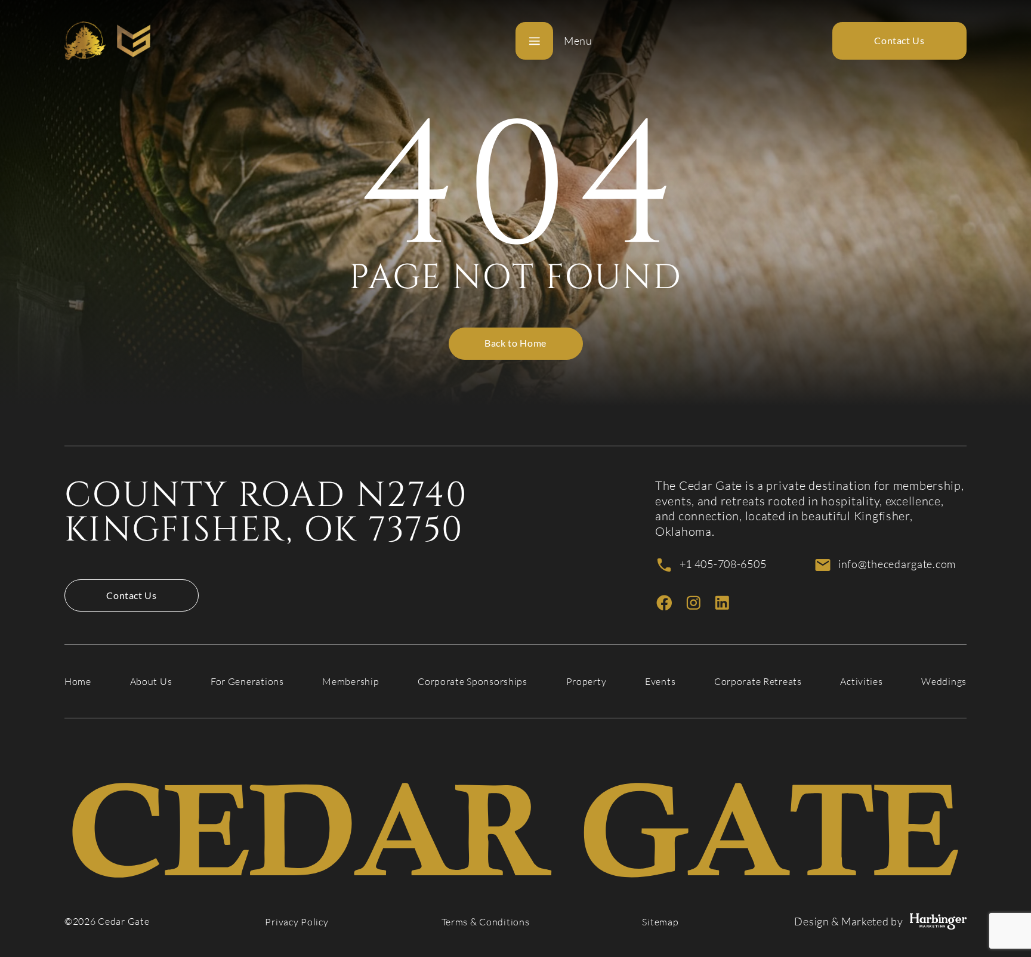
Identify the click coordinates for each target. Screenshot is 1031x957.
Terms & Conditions (486, 922)
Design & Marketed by (848, 921)
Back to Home (515, 343)
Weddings (944, 682)
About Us (151, 682)
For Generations (247, 682)
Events (660, 682)
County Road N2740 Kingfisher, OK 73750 (266, 512)
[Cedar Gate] (107, 40)
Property (586, 682)
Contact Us (131, 595)
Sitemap (660, 922)
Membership (350, 682)
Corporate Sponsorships (472, 682)
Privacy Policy (296, 922)
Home (77, 682)
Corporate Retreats (758, 682)
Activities (861, 682)
